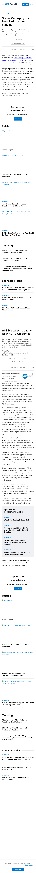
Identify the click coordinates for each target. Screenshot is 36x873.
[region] (18, 866)
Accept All (18, 869)
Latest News (6, 13)
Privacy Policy (29, 865)
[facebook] (12, 49)
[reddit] (21, 49)
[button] (3, 4)
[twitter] (18, 49)
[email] (24, 49)
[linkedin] (15, 49)
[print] (33, 49)
